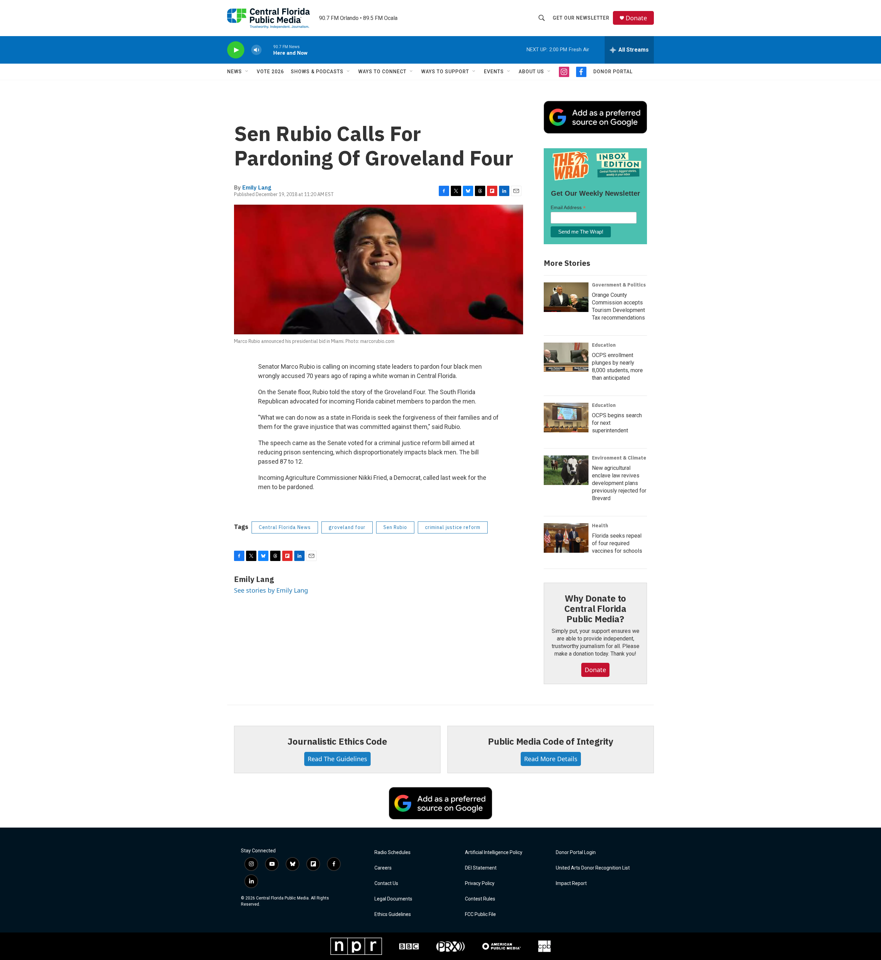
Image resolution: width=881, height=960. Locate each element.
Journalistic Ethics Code (337, 741)
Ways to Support (445, 71)
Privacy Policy (480, 883)
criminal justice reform (452, 527)
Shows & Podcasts (317, 71)
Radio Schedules (392, 852)
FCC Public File (480, 914)
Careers (383, 868)
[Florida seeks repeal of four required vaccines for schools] (566, 538)
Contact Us (386, 883)
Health (600, 525)
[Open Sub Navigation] (247, 71)
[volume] (256, 50)
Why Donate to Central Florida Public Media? (595, 608)
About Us (531, 71)
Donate (636, 18)
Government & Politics (619, 285)
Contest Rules (480, 899)
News (234, 71)
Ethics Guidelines (392, 914)
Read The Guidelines (337, 759)
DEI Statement (481, 868)
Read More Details (550, 759)
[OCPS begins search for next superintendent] (566, 417)
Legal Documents (393, 899)
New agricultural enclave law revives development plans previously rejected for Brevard (619, 483)
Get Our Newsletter (581, 18)
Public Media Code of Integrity (550, 741)
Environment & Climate (619, 458)
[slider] (267, 49)
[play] (235, 50)
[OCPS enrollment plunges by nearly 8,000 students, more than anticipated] (566, 357)
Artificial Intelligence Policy (493, 852)
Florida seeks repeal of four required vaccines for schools (617, 543)
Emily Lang (256, 187)
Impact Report (571, 883)
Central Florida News (285, 527)
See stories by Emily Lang (271, 590)
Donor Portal (613, 71)
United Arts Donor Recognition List (593, 868)
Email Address (568, 207)
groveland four (347, 527)
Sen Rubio (395, 527)
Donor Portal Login (576, 852)
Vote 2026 (270, 71)
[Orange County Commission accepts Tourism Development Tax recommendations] (566, 297)
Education (604, 345)
